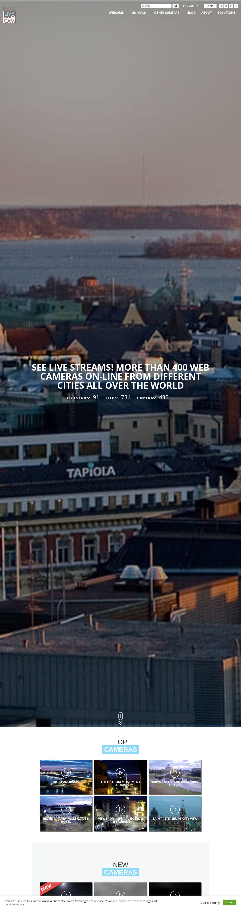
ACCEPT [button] (229, 902)
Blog (191, 13)
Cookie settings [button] (210, 902)
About (206, 13)
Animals (139, 13)
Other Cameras (167, 13)
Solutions (226, 13)
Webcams (116, 13)
